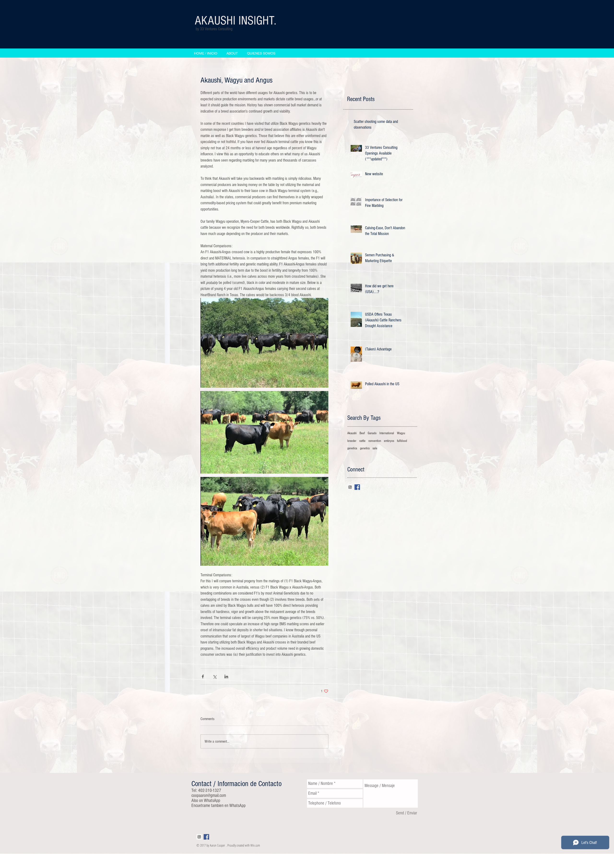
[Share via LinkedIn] (226, 676)
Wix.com (255, 845)
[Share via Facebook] (203, 676)
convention (374, 441)
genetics (365, 448)
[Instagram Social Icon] (350, 487)
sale (374, 448)
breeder (351, 441)
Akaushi (352, 433)
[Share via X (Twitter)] (214, 676)
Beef (362, 433)
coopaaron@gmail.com (208, 795)
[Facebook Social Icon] (357, 487)
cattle (362, 441)
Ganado (372, 433)
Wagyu (401, 433)
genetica (352, 448)
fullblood (402, 441)
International (386, 433)
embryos (389, 441)
